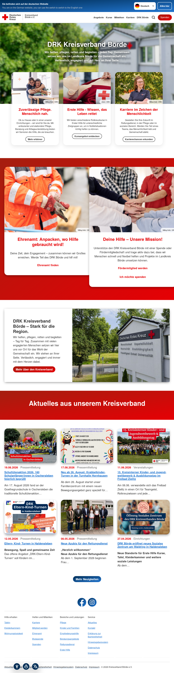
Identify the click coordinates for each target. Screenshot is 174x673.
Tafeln (7, 622)
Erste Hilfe (65, 649)
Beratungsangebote (69, 638)
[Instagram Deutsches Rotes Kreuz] (92, 602)
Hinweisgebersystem (98, 642)
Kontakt (91, 628)
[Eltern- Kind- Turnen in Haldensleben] (30, 517)
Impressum (93, 653)
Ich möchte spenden (133, 277)
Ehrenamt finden (48, 265)
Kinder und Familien (69, 628)
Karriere (130, 17)
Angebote (99, 17)
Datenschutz (94, 647)
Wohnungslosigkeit (13, 633)
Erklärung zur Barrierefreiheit (95, 635)
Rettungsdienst (67, 644)
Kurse (109, 17)
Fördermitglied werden (132, 268)
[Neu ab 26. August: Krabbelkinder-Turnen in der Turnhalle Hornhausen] (87, 445)
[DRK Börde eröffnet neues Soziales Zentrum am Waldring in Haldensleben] (143, 517)
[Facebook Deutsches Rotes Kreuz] (81, 602)
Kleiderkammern (12, 628)
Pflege (63, 622)
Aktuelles (92, 622)
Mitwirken (119, 17)
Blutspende (37, 638)
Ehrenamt (37, 633)
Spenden (164, 17)
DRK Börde (143, 17)
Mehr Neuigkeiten (87, 579)
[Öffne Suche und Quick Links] (153, 17)
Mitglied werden (40, 628)
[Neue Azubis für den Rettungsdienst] (87, 517)
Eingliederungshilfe (69, 633)
